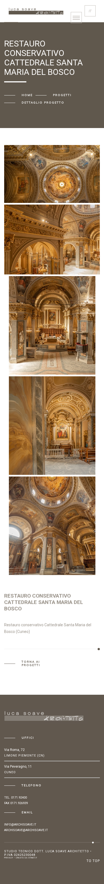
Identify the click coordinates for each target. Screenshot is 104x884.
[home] (36, 10)
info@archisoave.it (20, 824)
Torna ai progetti (31, 663)
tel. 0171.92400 (15, 797)
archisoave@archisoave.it (26, 830)
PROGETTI (62, 95)
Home (27, 95)
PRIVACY (8, 858)
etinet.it (33, 858)
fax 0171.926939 (16, 803)
